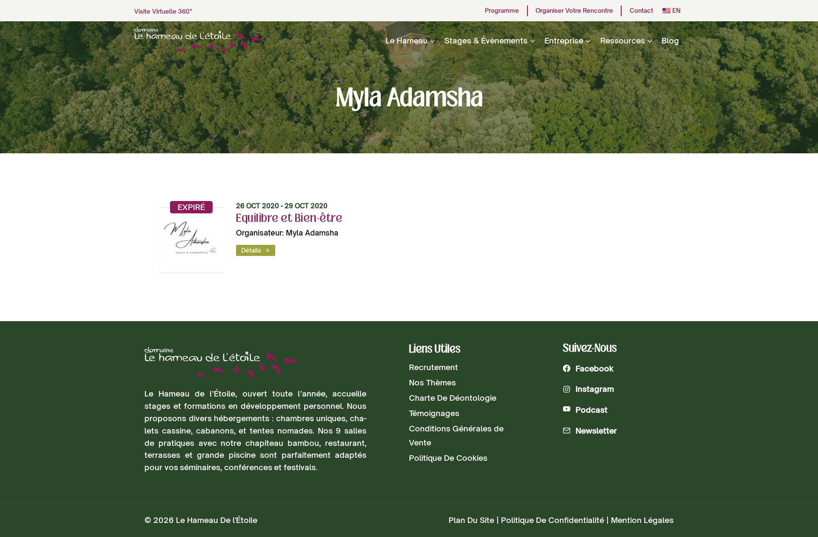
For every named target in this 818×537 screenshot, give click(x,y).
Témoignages (434, 413)
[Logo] (220, 363)
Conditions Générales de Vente (456, 435)
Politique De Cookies (448, 457)
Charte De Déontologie (452, 397)
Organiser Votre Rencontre (574, 10)
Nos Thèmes (432, 382)
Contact (641, 10)
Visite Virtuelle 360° (163, 11)
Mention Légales (642, 520)
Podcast (592, 409)
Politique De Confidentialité (552, 520)
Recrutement (433, 367)
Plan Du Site (471, 520)
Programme (502, 10)
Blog (670, 40)
